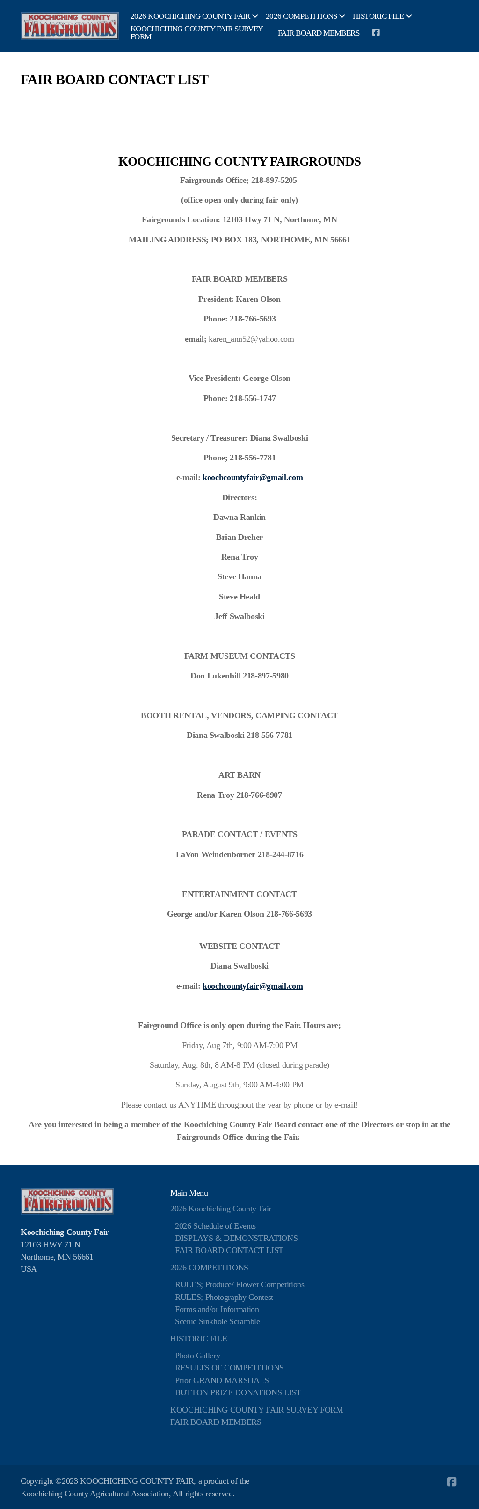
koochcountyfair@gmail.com (253, 477)
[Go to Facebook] (376, 33)
